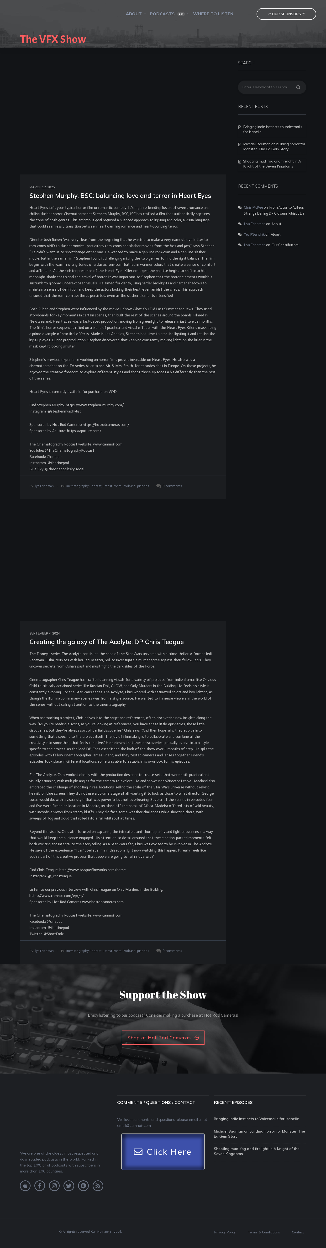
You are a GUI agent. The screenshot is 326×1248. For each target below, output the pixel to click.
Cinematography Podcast (82, 486)
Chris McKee (253, 207)
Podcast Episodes (136, 486)
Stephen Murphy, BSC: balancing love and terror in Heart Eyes (120, 196)
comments (173, 486)
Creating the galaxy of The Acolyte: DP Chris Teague (106, 642)
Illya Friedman (44, 486)
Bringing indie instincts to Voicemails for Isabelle (256, 1119)
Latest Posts (112, 486)
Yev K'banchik (254, 234)
